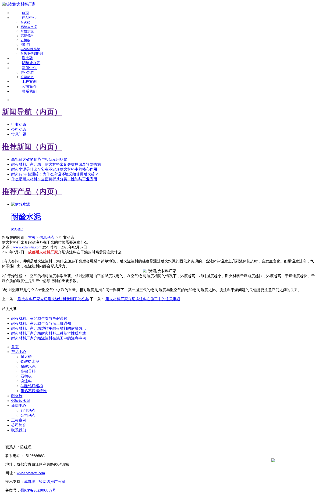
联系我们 (29, 91)
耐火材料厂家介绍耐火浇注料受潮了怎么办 (53, 299)
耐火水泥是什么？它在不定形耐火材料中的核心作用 (54, 169)
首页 (25, 13)
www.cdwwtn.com (27, 247)
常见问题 (18, 134)
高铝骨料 (27, 36)
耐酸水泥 (27, 31)
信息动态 (46, 237)
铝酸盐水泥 (29, 27)
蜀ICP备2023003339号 (38, 490)
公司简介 (29, 86)
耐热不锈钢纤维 (32, 53)
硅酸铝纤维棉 (30, 49)
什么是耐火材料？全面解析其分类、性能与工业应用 (54, 179)
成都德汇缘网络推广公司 (44, 482)
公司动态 (27, 77)
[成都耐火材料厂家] (18, 4)
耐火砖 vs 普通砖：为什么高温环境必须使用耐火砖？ (55, 174)
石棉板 (25, 40)
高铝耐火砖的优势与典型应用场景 (39, 159)
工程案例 (29, 82)
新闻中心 (29, 68)
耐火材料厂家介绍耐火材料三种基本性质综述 (48, 333)
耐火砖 (25, 22)
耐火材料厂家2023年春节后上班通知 (41, 323)
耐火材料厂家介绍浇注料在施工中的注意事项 (142, 299)
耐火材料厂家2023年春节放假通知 (39, 319)
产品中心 (29, 18)
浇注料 (25, 44)
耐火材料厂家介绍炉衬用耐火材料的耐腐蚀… (48, 328)
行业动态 (27, 72)
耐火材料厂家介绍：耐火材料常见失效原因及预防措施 (56, 164)
